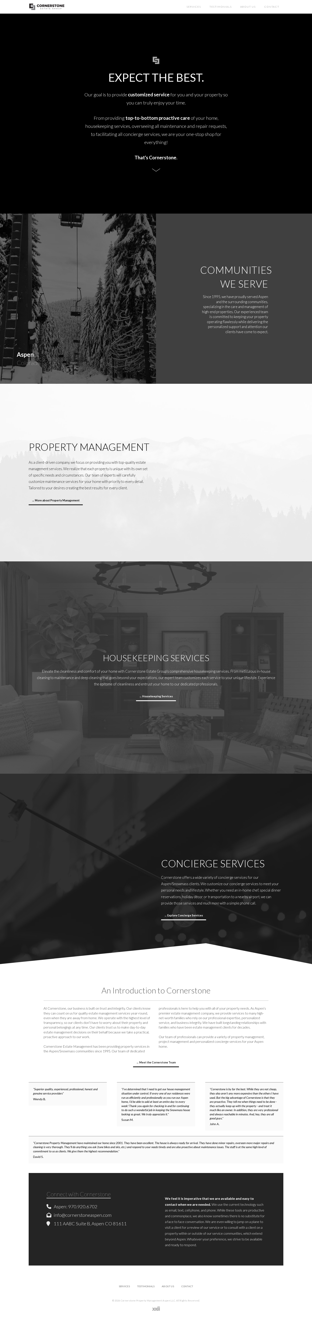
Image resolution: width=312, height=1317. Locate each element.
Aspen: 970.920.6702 (75, 1206)
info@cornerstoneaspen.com (82, 1215)
